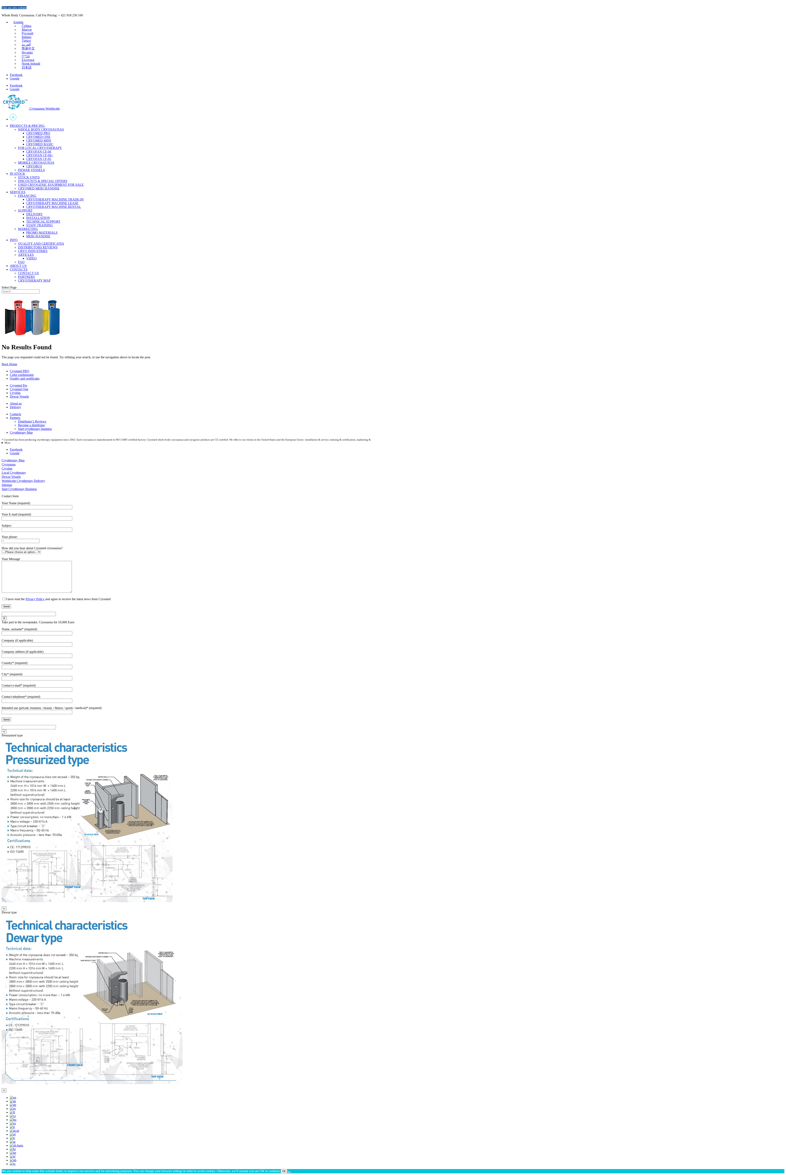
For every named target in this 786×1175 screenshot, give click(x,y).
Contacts (15, 414)
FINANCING (27, 195)
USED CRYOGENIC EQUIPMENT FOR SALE (51, 184)
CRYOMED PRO (38, 133)
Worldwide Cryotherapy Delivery (23, 481)
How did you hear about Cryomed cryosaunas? (32, 548)
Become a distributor (31, 425)
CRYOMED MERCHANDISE (39, 188)
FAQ (21, 262)
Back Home (9, 364)
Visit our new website (14, 7)
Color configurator (22, 375)
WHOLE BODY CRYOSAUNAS (41, 129)
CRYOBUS (34, 166)
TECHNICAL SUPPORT (43, 221)
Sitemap (7, 485)
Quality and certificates (25, 378)
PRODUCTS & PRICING (27, 125)
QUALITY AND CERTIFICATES (41, 243)
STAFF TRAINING (39, 225)
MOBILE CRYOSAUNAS (36, 162)
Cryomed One (19, 389)
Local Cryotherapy (14, 472)
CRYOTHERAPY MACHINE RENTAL (53, 207)
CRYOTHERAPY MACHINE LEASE (52, 203)
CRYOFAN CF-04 (38, 151)
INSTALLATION (38, 218)
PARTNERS (26, 277)
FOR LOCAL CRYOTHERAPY (40, 148)
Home (397, 117)
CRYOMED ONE (38, 137)
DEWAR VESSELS (31, 170)
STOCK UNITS (29, 177)
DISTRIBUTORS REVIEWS (38, 247)
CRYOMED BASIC (39, 144)
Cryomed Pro (18, 385)
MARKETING (28, 229)
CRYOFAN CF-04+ (39, 155)
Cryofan (15, 393)
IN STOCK (17, 173)
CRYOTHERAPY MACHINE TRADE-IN (55, 199)
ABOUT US (18, 265)
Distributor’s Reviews (32, 421)
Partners (15, 417)
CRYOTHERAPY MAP (34, 280)
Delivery (15, 407)
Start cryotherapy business (35, 429)
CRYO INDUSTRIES (32, 251)
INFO (14, 240)
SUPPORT (25, 210)
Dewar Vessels (19, 396)
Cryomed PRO (19, 371)
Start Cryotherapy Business (19, 489)
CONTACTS (18, 269)
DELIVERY (34, 214)
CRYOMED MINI (38, 140)
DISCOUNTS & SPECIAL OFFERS (42, 181)
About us (16, 403)
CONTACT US (28, 273)
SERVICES (17, 192)
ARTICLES (26, 254)
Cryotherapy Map (21, 432)
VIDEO (31, 258)
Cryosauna (9, 464)
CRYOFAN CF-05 (38, 159)
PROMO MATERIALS (42, 232)
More (7, 442)
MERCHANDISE (38, 236)
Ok (284, 1171)
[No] (289, 1172)
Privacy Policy (35, 599)
